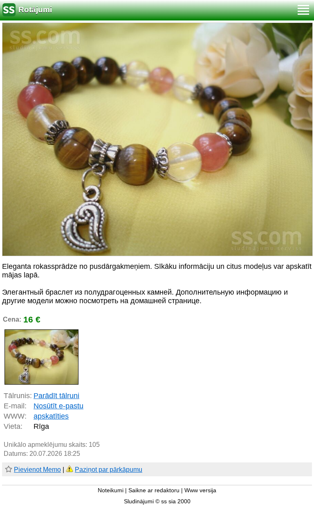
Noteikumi (110, 490)
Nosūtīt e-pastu (58, 406)
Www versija (200, 490)
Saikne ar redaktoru (153, 490)
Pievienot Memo (37, 469)
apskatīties (51, 416)
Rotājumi (35, 9)
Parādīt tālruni (56, 396)
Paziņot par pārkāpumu (108, 469)
